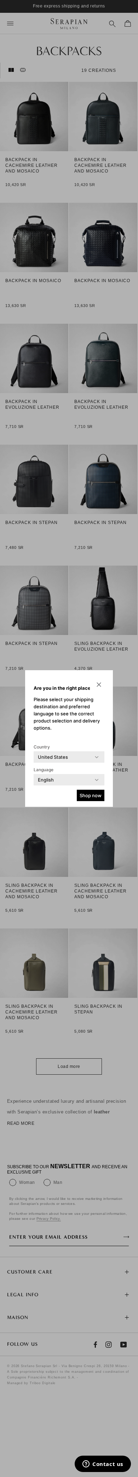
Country (42, 747)
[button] (99, 684)
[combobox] (53, 757)
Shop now (91, 795)
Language (43, 769)
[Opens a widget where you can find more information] (103, 1464)
